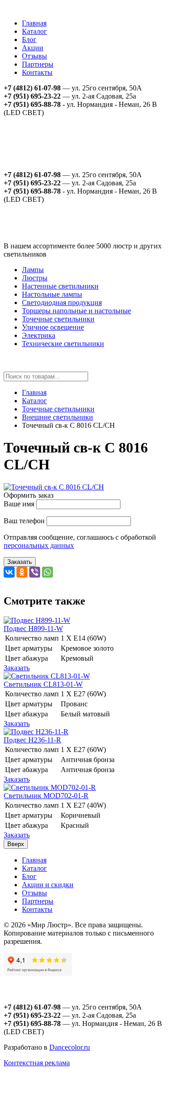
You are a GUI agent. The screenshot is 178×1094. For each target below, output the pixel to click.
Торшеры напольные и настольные (76, 311)
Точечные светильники (58, 319)
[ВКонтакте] (9, 572)
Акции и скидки (47, 885)
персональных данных (39, 545)
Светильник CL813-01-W (43, 684)
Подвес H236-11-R (32, 740)
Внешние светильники (57, 417)
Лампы (33, 270)
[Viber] (34, 572)
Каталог (34, 31)
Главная (34, 23)
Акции (32, 48)
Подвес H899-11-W (33, 628)
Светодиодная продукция (62, 302)
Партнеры (37, 64)
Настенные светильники (60, 286)
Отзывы (34, 56)
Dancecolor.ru (69, 1047)
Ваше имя (19, 504)
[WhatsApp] (47, 572)
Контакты (37, 72)
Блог (29, 39)
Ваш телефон (24, 521)
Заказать (19, 561)
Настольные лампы (52, 294)
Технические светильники (63, 343)
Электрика (38, 335)
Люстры (34, 278)
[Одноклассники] (21, 572)
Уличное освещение (53, 327)
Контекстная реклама (37, 1063)
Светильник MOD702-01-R (46, 795)
